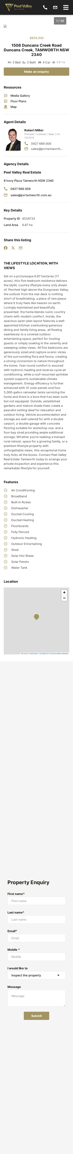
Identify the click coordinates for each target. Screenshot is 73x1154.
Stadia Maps (33, 653)
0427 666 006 (41, 143)
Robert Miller (34, 130)
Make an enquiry (36, 71)
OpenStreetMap (55, 653)
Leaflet (25, 653)
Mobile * (13, 949)
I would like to (17, 968)
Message (14, 987)
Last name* (16, 912)
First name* (16, 894)
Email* (12, 931)
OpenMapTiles (44, 653)
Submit (36, 1016)
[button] (37, 618)
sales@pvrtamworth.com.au (47, 149)
